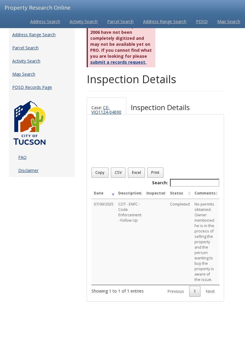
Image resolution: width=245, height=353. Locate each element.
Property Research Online (37, 7)
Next (210, 291)
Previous (175, 291)
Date (98, 193)
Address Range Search (164, 21)
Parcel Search (120, 21)
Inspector (155, 193)
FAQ (22, 157)
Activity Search (84, 21)
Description (129, 193)
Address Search (45, 21)
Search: (160, 182)
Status (176, 193)
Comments (205, 193)
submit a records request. (118, 62)
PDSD (202, 21)
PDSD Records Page (32, 87)
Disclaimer (28, 170)
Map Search (228, 21)
